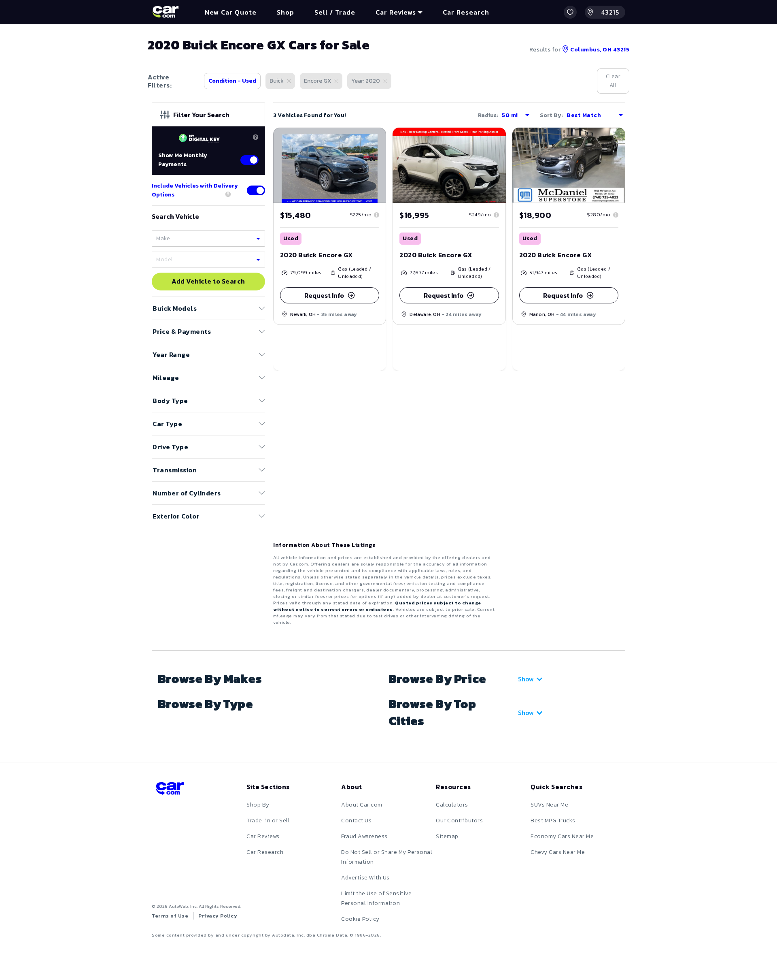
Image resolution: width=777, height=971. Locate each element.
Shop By (258, 804)
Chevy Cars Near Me (558, 852)
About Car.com (361, 804)
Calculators (452, 804)
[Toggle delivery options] (256, 190)
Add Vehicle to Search (208, 281)
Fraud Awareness (364, 836)
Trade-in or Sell (268, 820)
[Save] (373, 139)
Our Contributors (459, 820)
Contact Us (356, 820)
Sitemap (447, 836)
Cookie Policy (360, 919)
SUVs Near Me (549, 804)
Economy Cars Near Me (562, 836)
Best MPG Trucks (553, 820)
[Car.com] (165, 12)
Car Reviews (263, 836)
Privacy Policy (217, 916)
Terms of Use (170, 916)
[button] (570, 12)
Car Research (264, 852)
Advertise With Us (365, 877)
